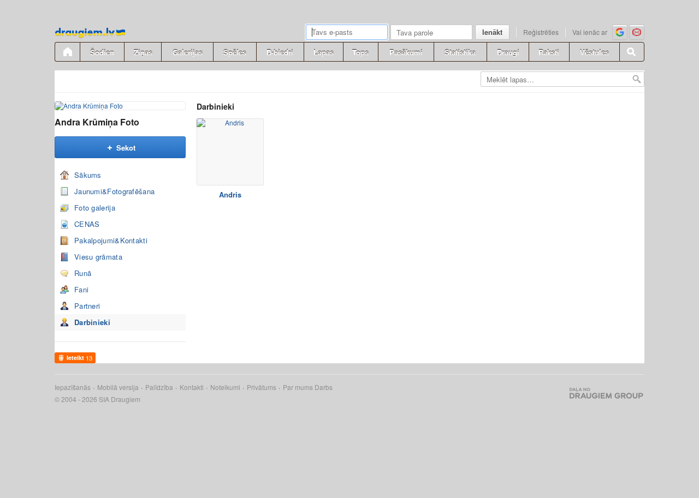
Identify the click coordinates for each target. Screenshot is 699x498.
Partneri (87, 306)
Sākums (88, 175)
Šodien (102, 52)
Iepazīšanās (73, 387)
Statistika (460, 52)
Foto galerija (94, 207)
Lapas (323, 52)
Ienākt (492, 32)
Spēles (234, 52)
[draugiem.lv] (67, 52)
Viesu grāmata (98, 256)
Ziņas (143, 52)
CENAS (87, 224)
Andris (230, 194)
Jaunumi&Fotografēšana (114, 191)
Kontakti (192, 387)
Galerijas (188, 52)
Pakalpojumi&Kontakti (110, 240)
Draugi (508, 52)
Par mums (298, 387)
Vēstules (594, 52)
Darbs (324, 387)
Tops (360, 52)
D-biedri (279, 52)
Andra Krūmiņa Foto (97, 122)
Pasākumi (406, 52)
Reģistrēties (541, 32)
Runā (82, 273)
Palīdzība (159, 387)
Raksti (548, 52)
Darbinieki (92, 322)
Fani (81, 289)
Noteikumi (225, 387)
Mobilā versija (118, 387)
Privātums (261, 387)
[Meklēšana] (631, 52)
